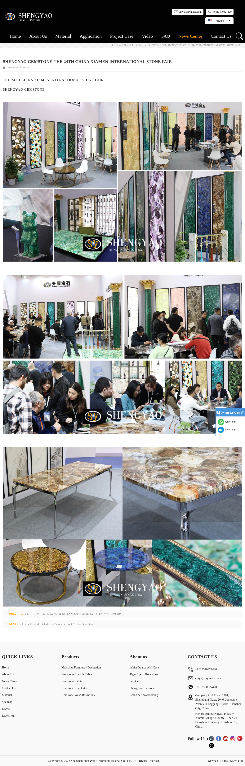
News (127, 45)
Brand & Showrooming (144, 695)
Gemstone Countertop (74, 688)
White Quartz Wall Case (144, 667)
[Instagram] (233, 738)
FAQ (165, 36)
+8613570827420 (222, 11)
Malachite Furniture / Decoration (81, 667)
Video (147, 36)
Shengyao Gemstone (142, 688)
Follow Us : (198, 738)
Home (15, 36)
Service (134, 681)
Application (91, 36)
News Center (190, 36)
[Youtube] (226, 738)
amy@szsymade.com (190, 11)
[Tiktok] (211, 738)
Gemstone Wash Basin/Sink (78, 695)
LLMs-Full (8, 715)
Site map (7, 701)
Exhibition (137, 45)
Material (63, 36)
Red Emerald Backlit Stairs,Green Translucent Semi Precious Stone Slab (56, 624)
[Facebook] (218, 738)
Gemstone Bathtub (72, 681)
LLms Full (236, 760)
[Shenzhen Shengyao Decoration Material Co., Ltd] (29, 16)
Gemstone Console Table (76, 674)
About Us (38, 36)
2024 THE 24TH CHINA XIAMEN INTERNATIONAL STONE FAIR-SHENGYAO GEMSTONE (74, 613)
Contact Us (221, 36)
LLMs (6, 708)
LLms (224, 760)
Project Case (121, 36)
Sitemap (213, 760)
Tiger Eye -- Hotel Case (144, 674)
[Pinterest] (240, 738)
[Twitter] (211, 745)
